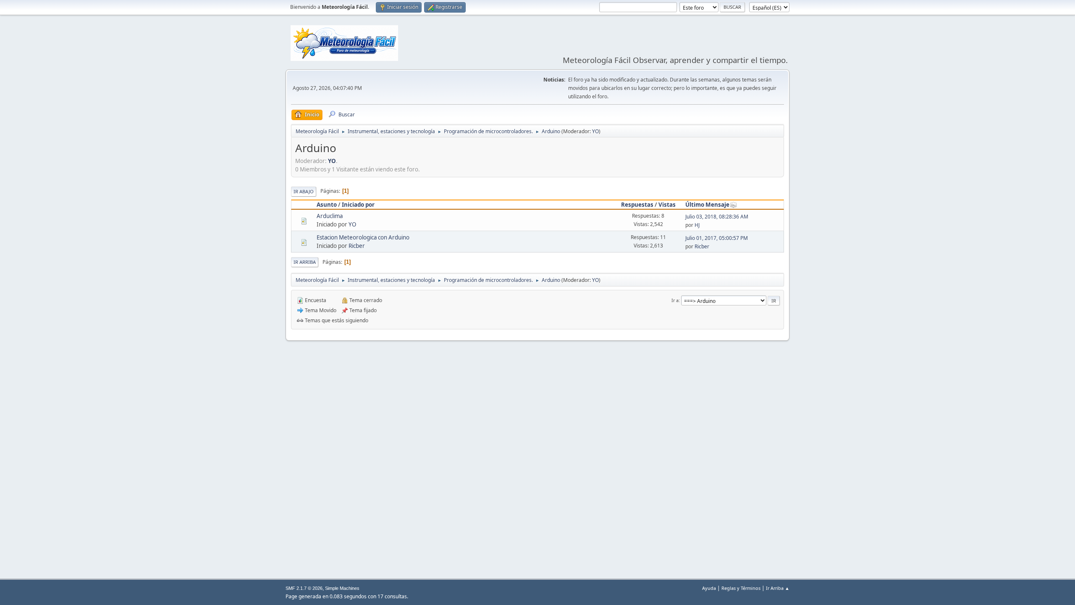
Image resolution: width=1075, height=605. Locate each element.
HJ (697, 225)
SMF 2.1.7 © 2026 (304, 588)
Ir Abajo (304, 191)
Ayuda (709, 588)
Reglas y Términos (740, 588)
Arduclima (330, 216)
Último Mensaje (707, 204)
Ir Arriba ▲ (777, 588)
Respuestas (637, 204)
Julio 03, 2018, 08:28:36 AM (716, 216)
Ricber (357, 246)
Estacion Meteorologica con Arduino (363, 237)
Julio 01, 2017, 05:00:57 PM (716, 238)
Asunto (327, 204)
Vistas (667, 204)
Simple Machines (342, 588)
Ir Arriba (305, 262)
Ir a (675, 300)
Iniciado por (358, 204)
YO (595, 131)
